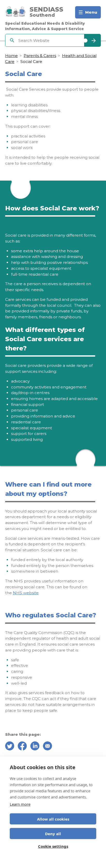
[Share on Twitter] (9, 746)
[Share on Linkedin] (34, 746)
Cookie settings (53, 846)
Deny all (53, 833)
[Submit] (92, 40)
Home (11, 55)
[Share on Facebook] (22, 746)
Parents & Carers (40, 55)
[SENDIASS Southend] (15, 12)
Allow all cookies (53, 819)
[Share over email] (47, 746)
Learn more (20, 804)
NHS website (26, 592)
